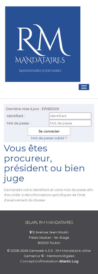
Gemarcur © (34, 256)
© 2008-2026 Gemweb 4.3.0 (30, 251)
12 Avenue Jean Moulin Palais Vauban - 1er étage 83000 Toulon (49, 237)
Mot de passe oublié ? (49, 138)
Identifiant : (16, 116)
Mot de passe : (18, 123)
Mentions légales (60, 256)
